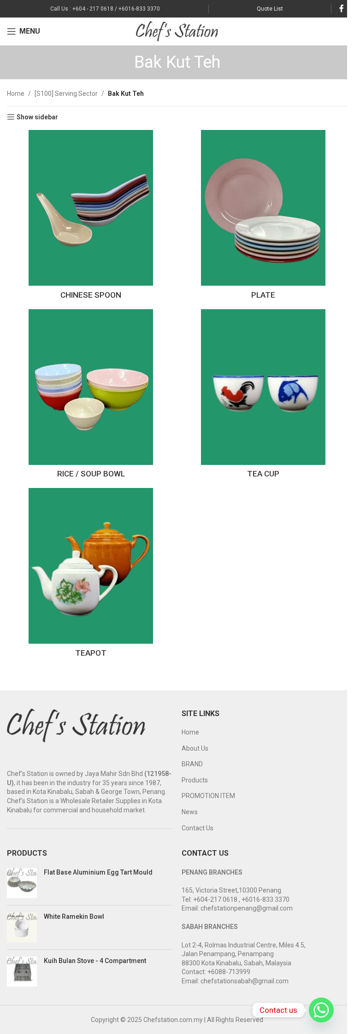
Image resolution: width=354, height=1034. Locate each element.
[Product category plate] (263, 217)
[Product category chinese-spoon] (91, 217)
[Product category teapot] (91, 575)
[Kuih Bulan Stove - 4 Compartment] (22, 972)
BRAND (192, 764)
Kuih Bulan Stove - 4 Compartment (95, 960)
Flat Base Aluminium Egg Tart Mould (98, 872)
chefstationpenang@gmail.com (247, 908)
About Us (195, 748)
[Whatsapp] (321, 1010)
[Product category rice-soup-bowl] (91, 396)
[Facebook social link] (341, 8)
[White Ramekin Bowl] (22, 927)
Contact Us (197, 828)
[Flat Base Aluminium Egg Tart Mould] (22, 883)
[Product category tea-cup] (263, 396)
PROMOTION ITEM (208, 795)
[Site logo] (177, 31)
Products (195, 780)
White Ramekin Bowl (74, 916)
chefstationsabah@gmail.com (245, 981)
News (190, 812)
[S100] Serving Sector (66, 93)
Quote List (270, 9)
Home (15, 93)
